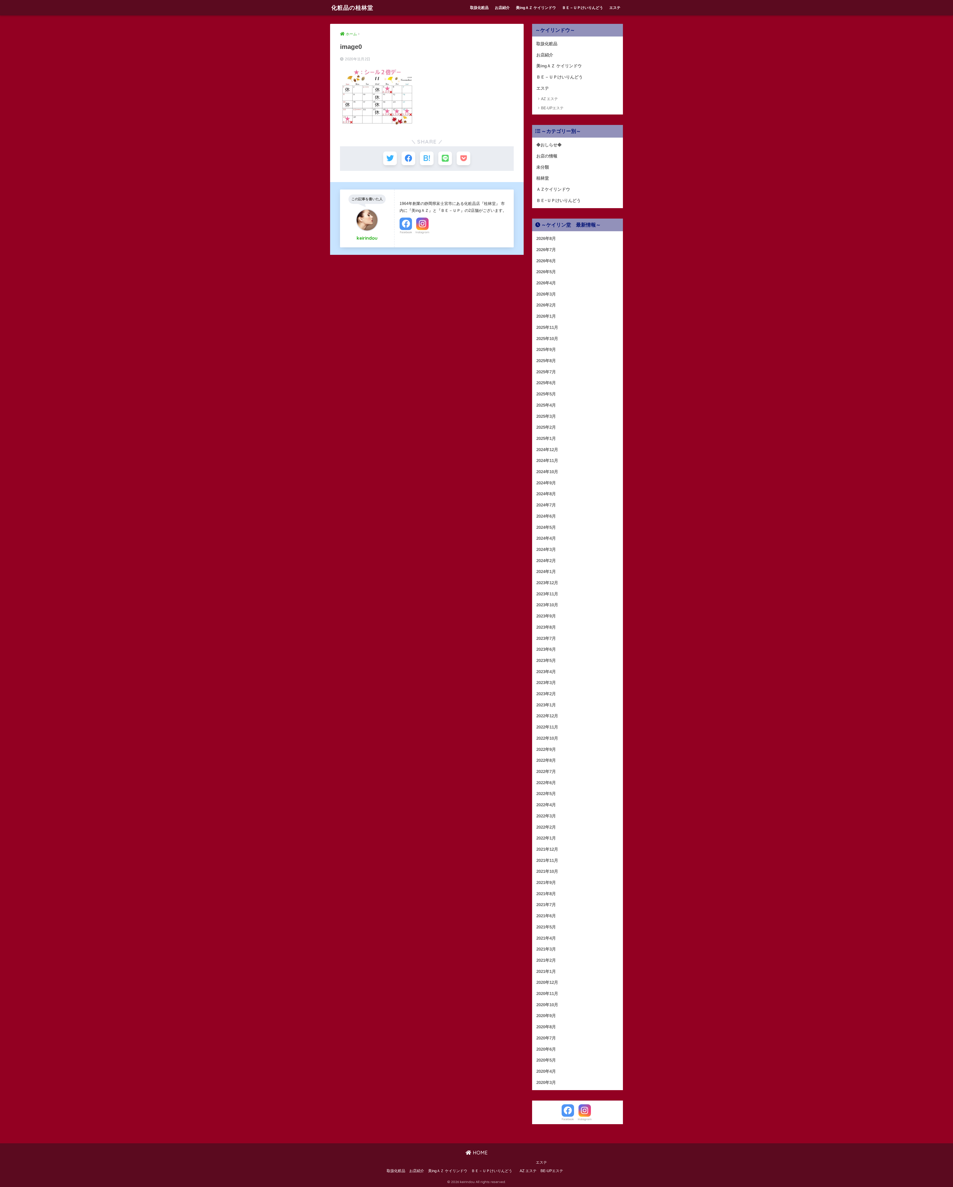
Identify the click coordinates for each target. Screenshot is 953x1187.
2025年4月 (546, 405)
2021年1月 (546, 971)
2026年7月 (546, 249)
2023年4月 (546, 671)
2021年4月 (546, 938)
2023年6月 (546, 649)
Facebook (406, 232)
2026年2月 (546, 305)
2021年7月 (546, 904)
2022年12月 (547, 716)
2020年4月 (546, 1071)
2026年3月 (546, 294)
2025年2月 (546, 427)
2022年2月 (546, 827)
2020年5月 (546, 1060)
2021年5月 (546, 927)
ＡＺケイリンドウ (553, 189)
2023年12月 (547, 582)
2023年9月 (546, 616)
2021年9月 (546, 882)
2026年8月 (546, 238)
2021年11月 (547, 860)
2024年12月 (547, 449)
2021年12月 (547, 849)
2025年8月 (546, 360)
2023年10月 (547, 605)
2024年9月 (546, 483)
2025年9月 (546, 349)
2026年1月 (546, 316)
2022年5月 (546, 793)
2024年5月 (546, 527)
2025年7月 (546, 372)
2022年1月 (546, 838)
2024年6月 (546, 516)
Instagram (422, 232)
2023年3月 (546, 682)
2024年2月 (546, 560)
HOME (479, 1152)
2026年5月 (546, 271)
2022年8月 (546, 760)
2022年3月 (546, 816)
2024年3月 (546, 549)
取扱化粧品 (479, 7)
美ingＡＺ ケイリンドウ (536, 7)
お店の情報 (546, 156)
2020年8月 (546, 1027)
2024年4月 (546, 538)
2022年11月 (547, 727)
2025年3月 (546, 416)
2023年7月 (546, 638)
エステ (614, 7)
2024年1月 (546, 571)
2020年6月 (546, 1049)
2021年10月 (547, 871)
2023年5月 (546, 660)
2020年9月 (546, 1015)
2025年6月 (546, 383)
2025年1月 (546, 438)
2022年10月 (547, 738)
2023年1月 (546, 705)
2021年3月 (546, 949)
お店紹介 (502, 7)
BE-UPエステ (552, 108)
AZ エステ (549, 99)
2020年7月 (546, 1038)
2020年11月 (547, 993)
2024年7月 (546, 505)
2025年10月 (547, 338)
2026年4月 (546, 283)
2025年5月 (546, 394)
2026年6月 (546, 261)
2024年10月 (547, 471)
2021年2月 (546, 960)
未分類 (542, 167)
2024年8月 (546, 494)
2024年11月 (547, 460)
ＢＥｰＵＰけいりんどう (558, 200)
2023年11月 (547, 594)
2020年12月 (547, 982)
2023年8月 (546, 627)
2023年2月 (546, 693)
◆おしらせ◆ (549, 145)
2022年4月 (546, 805)
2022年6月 (546, 782)
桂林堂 (542, 178)
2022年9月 (546, 749)
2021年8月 (546, 893)
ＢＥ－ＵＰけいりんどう (582, 7)
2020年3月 (546, 1082)
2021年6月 (546, 916)
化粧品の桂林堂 (352, 7)
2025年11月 (547, 327)
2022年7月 (546, 771)
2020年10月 (547, 1004)
